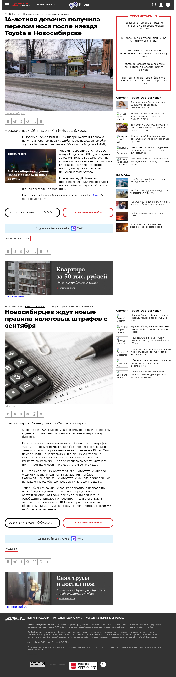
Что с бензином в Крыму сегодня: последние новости (148, 180)
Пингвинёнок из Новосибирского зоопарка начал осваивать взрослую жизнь (143, 80)
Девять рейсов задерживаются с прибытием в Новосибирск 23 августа (144, 67)
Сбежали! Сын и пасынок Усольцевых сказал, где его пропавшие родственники (151, 363)
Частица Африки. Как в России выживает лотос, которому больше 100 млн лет (150, 340)
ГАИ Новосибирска (15, 113)
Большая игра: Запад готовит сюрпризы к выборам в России (146, 225)
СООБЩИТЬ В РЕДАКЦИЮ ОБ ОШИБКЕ (105, 618)
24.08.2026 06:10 (13, 306)
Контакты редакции (38, 618)
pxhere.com (11, 406)
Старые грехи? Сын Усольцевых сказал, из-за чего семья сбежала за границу (150, 139)
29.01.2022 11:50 (12, 14)
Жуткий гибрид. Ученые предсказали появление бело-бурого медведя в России (151, 329)
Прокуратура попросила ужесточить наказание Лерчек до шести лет (150, 203)
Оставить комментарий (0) (88, 212)
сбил (95, 195)
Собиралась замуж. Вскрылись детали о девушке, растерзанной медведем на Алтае (148, 374)
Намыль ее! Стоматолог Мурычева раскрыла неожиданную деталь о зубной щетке (149, 150)
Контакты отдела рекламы (67, 618)
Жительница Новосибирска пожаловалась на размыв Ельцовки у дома (143, 53)
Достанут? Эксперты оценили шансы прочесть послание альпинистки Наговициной (151, 352)
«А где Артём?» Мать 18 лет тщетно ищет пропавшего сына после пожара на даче (149, 116)
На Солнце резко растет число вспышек (146, 214)
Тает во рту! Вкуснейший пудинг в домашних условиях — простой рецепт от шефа (149, 127)
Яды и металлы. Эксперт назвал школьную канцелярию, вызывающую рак (148, 105)
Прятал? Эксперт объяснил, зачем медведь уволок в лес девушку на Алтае (149, 318)
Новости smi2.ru (16, 296)
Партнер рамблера (57, 664)
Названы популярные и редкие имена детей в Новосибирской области (144, 25)
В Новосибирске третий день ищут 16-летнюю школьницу (143, 39)
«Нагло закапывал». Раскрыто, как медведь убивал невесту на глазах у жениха (150, 161)
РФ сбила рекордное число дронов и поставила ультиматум (150, 191)
